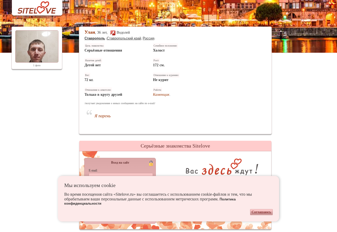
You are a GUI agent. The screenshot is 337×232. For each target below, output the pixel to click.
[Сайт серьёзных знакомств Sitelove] (33, 6)
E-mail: (93, 170)
